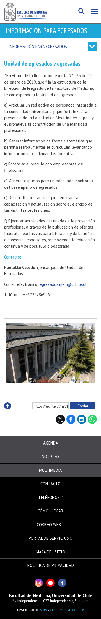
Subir (7, 412)
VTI (52, 610)
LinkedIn (81, 419)
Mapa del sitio (50, 551)
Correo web (49, 524)
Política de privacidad (50, 565)
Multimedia (50, 470)
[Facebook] (62, 583)
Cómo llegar (50, 511)
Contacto (50, 483)
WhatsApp (92, 419)
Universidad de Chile (70, 610)
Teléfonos (49, 497)
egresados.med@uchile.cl (63, 284)
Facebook (70, 419)
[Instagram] (39, 583)
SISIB (43, 610)
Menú (94, 11)
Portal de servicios (49, 538)
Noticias (50, 456)
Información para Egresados (46, 30)
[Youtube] (50, 583)
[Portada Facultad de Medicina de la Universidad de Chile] (25, 11)
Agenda (50, 443)
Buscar (82, 11)
